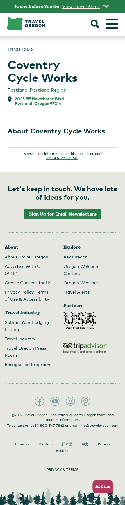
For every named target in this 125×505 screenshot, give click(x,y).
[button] (101, 486)
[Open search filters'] (95, 24)
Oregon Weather (80, 282)
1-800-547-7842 (50, 426)
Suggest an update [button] (62, 157)
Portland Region (48, 90)
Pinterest (85, 401)
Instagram (70, 401)
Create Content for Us (28, 282)
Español (62, 451)
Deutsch (46, 444)
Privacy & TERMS (62, 470)
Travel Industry (20, 338)
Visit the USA (79, 320)
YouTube (55, 401)
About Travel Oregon (26, 256)
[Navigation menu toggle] (112, 24)
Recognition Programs (28, 364)
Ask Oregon (75, 256)
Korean (104, 444)
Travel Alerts (76, 291)
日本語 (67, 444)
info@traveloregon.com (98, 426)
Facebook (39, 401)
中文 (85, 444)
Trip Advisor (85, 348)
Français (22, 444)
